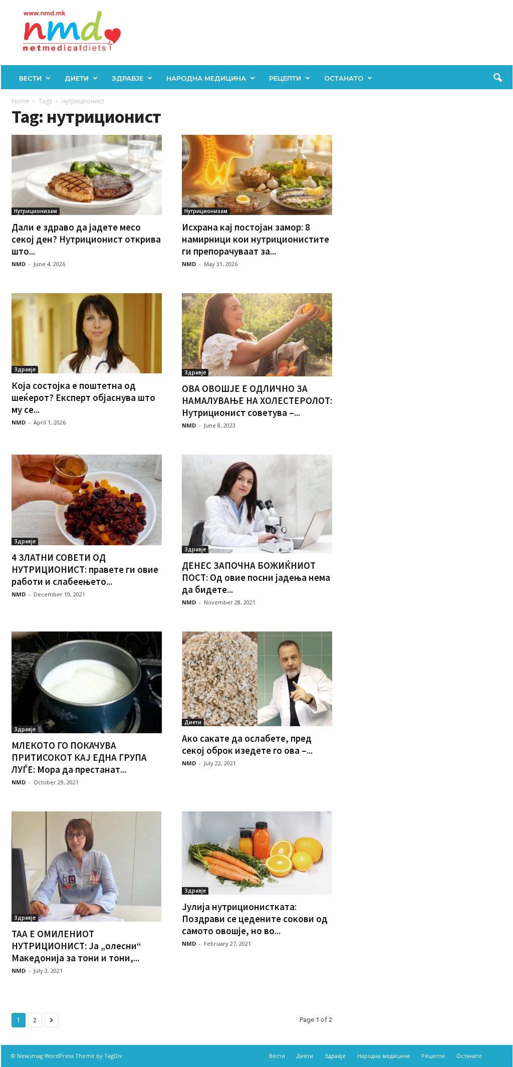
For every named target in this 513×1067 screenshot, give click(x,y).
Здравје (127, 78)
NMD (19, 264)
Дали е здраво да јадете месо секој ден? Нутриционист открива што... (86, 239)
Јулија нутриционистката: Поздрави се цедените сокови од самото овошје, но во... (255, 919)
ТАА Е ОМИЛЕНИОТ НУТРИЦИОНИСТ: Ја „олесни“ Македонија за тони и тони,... (76, 946)
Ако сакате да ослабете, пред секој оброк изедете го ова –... (247, 744)
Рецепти (285, 78)
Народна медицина (206, 78)
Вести (30, 78)
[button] (497, 78)
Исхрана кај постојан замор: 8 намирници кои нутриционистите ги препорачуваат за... (255, 239)
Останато (343, 78)
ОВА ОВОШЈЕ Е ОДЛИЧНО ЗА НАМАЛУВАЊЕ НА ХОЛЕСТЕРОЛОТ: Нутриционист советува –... (257, 400)
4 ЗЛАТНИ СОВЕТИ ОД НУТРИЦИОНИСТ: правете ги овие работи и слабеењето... (85, 569)
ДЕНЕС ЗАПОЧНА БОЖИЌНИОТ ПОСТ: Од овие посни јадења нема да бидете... (256, 577)
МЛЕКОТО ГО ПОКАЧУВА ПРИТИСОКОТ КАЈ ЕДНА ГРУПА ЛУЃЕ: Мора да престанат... (79, 757)
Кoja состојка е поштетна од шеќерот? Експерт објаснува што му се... (83, 397)
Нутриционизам (35, 211)
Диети (77, 78)
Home (20, 101)
